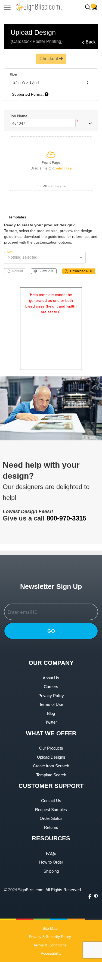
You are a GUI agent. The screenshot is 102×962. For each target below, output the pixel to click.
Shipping (51, 871)
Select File (63, 168)
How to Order (51, 862)
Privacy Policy (51, 695)
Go (51, 631)
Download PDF (81, 271)
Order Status (51, 818)
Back (90, 42)
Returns (51, 827)
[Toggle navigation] (7, 7)
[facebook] (89, 896)
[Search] (88, 7)
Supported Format (28, 94)
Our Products (51, 748)
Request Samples (51, 809)
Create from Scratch (51, 766)
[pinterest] (96, 896)
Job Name (18, 116)
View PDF (46, 271)
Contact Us (51, 800)
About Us (51, 678)
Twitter (51, 722)
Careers (51, 686)
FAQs (51, 853)
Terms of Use (51, 704)
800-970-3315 (66, 518)
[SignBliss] (39, 7)
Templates (17, 217)
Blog (51, 713)
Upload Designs (51, 757)
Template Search (51, 775)
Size (13, 74)
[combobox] (45, 258)
